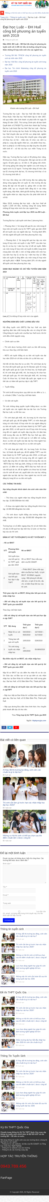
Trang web (7, 903)
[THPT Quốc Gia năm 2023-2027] (24, 4)
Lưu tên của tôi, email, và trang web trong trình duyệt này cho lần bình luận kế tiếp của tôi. (24, 913)
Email (5, 895)
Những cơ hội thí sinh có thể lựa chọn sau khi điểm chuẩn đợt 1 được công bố (22, 836)
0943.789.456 (13, 1166)
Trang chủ (4, 17)
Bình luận (7, 864)
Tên (5, 887)
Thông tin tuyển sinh (18, 17)
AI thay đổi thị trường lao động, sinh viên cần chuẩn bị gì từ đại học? (22, 771)
